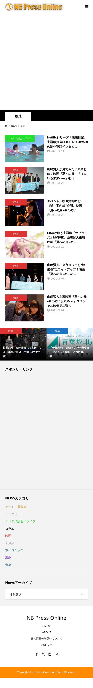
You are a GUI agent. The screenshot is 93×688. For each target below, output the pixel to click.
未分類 (9, 543)
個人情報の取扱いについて (46, 638)
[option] (23, 344)
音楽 (8, 565)
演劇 (8, 557)
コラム (9, 528)
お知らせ (46, 644)
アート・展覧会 (15, 506)
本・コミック (14, 550)
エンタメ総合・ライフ (20, 521)
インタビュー (14, 514)
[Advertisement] (46, 61)
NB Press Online (46, 617)
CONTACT (46, 626)
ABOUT (46, 632)
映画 (8, 535)
